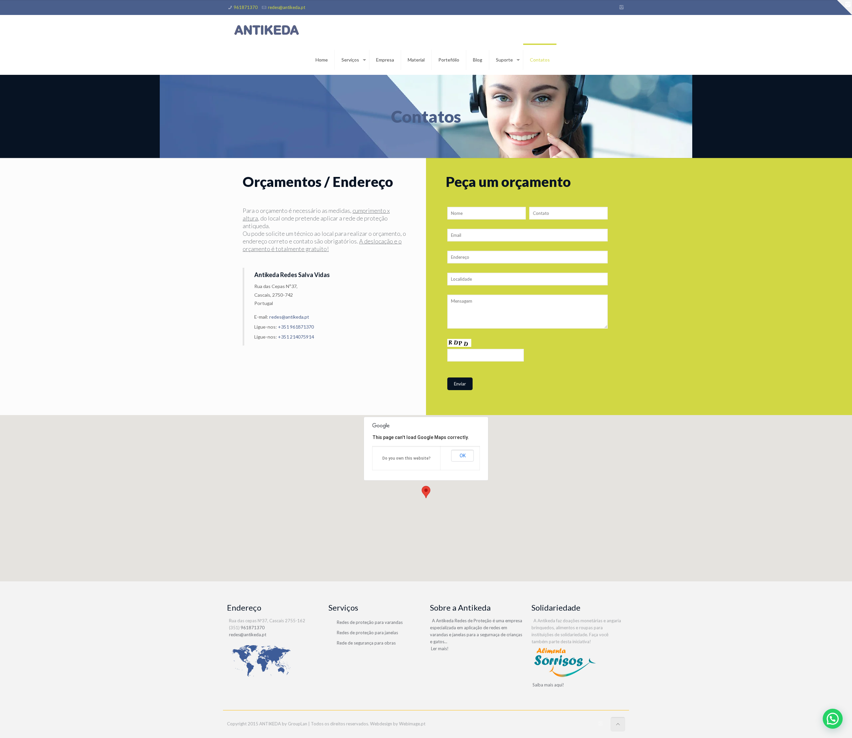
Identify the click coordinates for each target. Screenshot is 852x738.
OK (463, 455)
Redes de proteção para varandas (370, 622)
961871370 (246, 7)
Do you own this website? (406, 458)
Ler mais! (439, 648)
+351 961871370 (296, 327)
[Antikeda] (267, 30)
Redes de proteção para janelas (367, 632)
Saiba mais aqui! (548, 684)
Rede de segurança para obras (366, 643)
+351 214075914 (296, 337)
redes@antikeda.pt (286, 7)
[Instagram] (621, 7)
